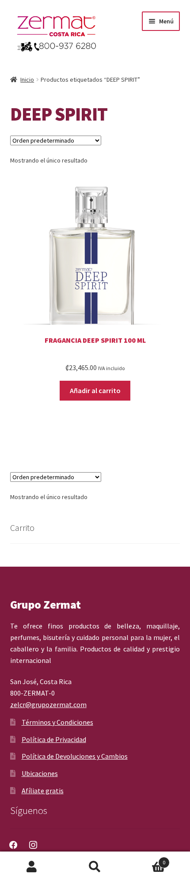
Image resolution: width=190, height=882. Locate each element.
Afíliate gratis (43, 790)
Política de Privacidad (54, 739)
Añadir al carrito (95, 390)
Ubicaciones (40, 773)
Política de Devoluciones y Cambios (75, 756)
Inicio (27, 79)
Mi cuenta (31, 867)
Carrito (146, 859)
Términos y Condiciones (57, 722)
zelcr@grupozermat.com (48, 704)
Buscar (94, 867)
